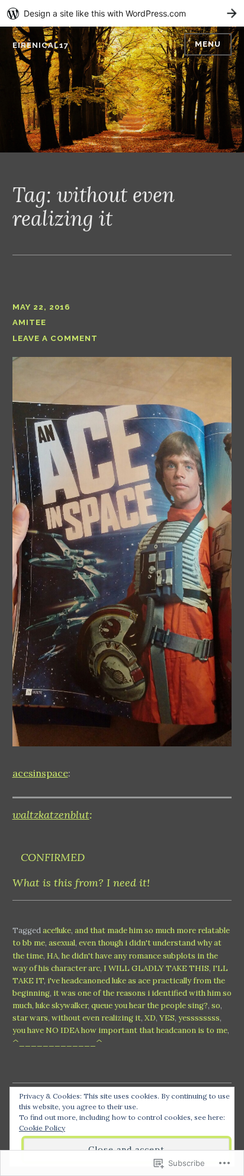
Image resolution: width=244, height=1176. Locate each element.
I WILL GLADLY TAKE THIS (156, 968)
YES (167, 1018)
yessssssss (199, 1018)
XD (150, 1018)
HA (52, 956)
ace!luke (57, 930)
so (215, 1005)
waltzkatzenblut (50, 814)
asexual (62, 943)
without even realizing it (96, 1018)
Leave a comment (55, 338)
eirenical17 (40, 45)
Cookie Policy (42, 1127)
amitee (29, 322)
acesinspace (40, 773)
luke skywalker (62, 1005)
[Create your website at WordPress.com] (122, 13)
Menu (208, 44)
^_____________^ (57, 1043)
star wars (30, 1018)
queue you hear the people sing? (149, 1005)
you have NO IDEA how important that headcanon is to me (119, 1030)
